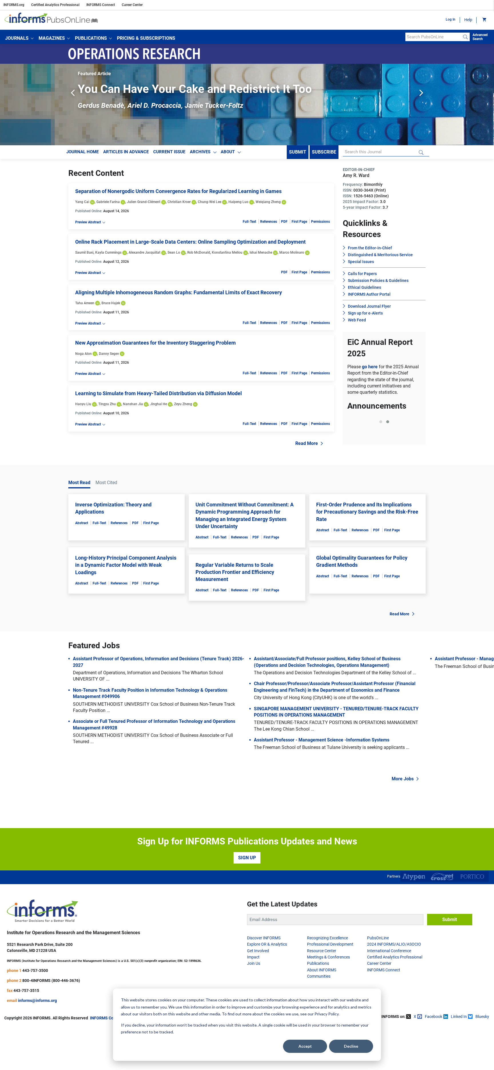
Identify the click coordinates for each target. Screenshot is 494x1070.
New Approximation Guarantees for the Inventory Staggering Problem (155, 343)
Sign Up (247, 900)
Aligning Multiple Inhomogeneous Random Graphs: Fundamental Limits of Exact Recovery (178, 292)
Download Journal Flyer (369, 306)
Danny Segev (109, 354)
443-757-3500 (35, 1013)
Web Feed (357, 320)
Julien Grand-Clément (143, 202)
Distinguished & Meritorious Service (380, 254)
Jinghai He (158, 404)
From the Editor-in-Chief (370, 248)
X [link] (415, 1059)
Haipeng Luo (238, 202)
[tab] (380, 485)
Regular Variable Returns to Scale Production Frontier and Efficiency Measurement (235, 614)
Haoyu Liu (83, 404)
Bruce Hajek (110, 303)
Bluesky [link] (482, 1059)
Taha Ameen (84, 303)
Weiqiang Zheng (268, 202)
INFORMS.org (13, 5)
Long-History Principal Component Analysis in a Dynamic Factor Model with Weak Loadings (125, 608)
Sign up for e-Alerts (365, 313)
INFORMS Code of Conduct (114, 1060)
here (394, 471)
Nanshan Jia (133, 404)
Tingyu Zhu (107, 404)
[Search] (465, 37)
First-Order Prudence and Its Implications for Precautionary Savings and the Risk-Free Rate (367, 554)
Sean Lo (174, 252)
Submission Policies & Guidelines (378, 280)
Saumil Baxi (84, 252)
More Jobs (403, 821)
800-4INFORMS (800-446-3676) (51, 1023)
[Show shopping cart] (484, 20)
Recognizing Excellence (327, 980)
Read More (306, 443)
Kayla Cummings (108, 252)
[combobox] (433, 37)
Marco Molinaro (291, 252)
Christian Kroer (179, 202)
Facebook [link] (433, 1059)
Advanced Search (480, 37)
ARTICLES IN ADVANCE (126, 151)
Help (468, 19)
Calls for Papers (362, 273)
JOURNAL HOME (82, 151)
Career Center (132, 5)
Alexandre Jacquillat (144, 252)
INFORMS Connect (100, 5)
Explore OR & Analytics (267, 987)
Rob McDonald (198, 252)
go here (370, 366)
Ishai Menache (261, 252)
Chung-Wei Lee (209, 202)
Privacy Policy (326, 1013)
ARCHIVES (200, 151)
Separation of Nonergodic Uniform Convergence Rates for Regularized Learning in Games (178, 191)
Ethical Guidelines (364, 287)
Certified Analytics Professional (55, 5)
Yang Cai (82, 202)
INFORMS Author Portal (369, 294)
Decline (351, 1046)
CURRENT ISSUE (169, 151)
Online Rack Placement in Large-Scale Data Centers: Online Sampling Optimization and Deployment (190, 242)
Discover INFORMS (263, 980)
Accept (305, 1046)
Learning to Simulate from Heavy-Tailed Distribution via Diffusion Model (158, 393)
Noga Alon (83, 354)
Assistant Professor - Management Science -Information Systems (321, 782)
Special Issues (361, 261)
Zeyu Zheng (183, 404)
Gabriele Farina (108, 202)
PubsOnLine (378, 980)
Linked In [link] (459, 1059)
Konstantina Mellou (227, 252)
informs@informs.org (37, 1043)
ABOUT (228, 151)
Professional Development (330, 987)
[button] (19, 38)
